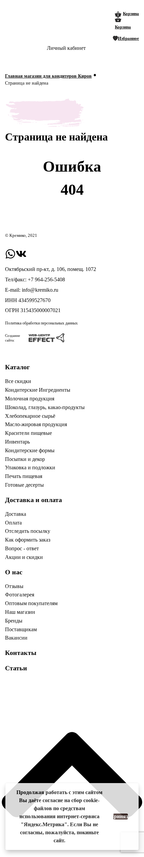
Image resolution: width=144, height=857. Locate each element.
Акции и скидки (24, 557)
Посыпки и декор (25, 459)
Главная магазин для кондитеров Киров (48, 76)
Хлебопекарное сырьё (30, 416)
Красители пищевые (28, 433)
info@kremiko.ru (40, 290)
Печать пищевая (23, 476)
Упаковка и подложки (30, 467)
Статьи (16, 668)
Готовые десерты (24, 485)
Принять (120, 816)
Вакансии (16, 638)
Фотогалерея (19, 594)
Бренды (13, 621)
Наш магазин (20, 612)
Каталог (17, 367)
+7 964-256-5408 (46, 279)
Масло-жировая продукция (36, 424)
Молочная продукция (29, 398)
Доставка (15, 514)
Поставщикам (21, 629)
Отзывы (14, 586)
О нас (13, 572)
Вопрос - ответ (22, 548)
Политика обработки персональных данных (41, 323)
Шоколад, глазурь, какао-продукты (45, 407)
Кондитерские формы (30, 450)
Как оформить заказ (27, 540)
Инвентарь (17, 442)
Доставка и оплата (33, 499)
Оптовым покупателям (31, 603)
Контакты (21, 652)
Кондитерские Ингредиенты (37, 390)
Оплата (13, 523)
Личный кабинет (66, 48)
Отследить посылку (27, 531)
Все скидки (18, 381)
